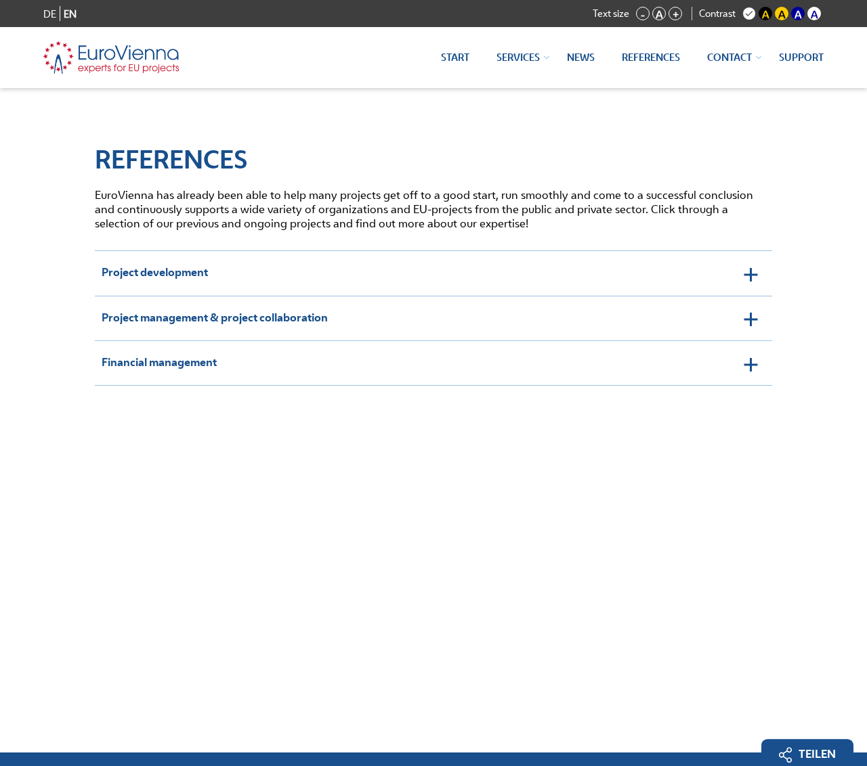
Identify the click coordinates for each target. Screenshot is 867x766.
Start (455, 57)
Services (518, 57)
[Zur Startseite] (111, 57)
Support (801, 57)
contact (729, 57)
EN (70, 13)
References (651, 57)
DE (49, 13)
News (581, 57)
